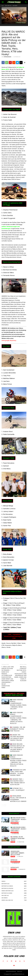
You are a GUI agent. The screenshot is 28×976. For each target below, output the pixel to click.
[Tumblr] (19, 961)
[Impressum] (5, 862)
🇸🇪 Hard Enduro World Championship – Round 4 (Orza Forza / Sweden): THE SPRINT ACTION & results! (18, 718)
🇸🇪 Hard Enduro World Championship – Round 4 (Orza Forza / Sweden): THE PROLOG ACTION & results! (18, 760)
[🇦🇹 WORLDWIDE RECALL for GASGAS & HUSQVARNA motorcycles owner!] (5, 797)
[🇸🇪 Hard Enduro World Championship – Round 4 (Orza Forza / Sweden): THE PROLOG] (5, 757)
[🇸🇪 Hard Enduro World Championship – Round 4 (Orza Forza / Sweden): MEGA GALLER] (5, 701)
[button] (2, 2)
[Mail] (15, 961)
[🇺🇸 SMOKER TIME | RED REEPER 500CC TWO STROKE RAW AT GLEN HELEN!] (5, 781)
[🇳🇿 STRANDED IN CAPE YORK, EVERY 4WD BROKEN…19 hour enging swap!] (5, 771)
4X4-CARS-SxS (8, 5)
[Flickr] (7, 961)
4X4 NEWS (15, 5)
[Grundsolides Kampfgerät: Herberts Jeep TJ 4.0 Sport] (5, 853)
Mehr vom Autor (14, 695)
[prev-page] (3, 805)
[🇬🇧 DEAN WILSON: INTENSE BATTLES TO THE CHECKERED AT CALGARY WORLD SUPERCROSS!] (5, 746)
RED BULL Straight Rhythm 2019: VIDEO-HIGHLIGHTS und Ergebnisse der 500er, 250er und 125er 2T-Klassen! (20, 673)
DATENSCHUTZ (15, 867)
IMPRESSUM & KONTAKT (15, 861)
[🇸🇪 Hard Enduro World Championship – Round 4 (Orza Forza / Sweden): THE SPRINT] (5, 714)
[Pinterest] (10, 62)
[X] (24, 961)
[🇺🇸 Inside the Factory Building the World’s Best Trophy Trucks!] (5, 736)
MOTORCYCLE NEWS (4, 703)
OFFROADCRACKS (7, 56)
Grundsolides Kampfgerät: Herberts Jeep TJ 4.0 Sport (17, 853)
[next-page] (5, 805)
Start (3, 5)
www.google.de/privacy (9, 340)
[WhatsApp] (6, 62)
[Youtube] (14, 965)
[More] (24, 62)
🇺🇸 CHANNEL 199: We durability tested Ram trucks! (17, 729)
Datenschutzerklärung (11, 971)
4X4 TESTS (13, 856)
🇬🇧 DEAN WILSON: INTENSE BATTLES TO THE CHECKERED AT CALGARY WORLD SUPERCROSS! (17, 747)
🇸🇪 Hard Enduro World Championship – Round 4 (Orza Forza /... (18, 819)
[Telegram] (17, 62)
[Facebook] (3, 62)
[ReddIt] (13, 62)
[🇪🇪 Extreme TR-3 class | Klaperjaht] (5, 790)
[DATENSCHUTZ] (5, 869)
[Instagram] (11, 961)
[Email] (21, 62)
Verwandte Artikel (14, 693)
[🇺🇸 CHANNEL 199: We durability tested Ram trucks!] (5, 729)
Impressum (14, 860)
